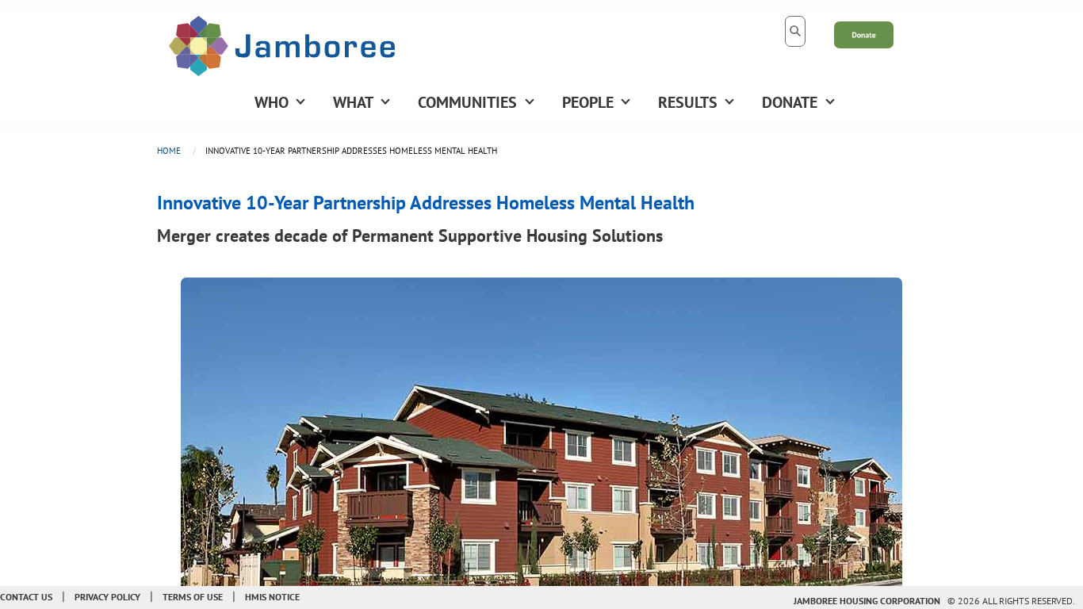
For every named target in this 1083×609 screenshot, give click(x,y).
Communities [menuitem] (467, 102)
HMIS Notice (272, 597)
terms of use (193, 597)
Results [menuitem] (688, 102)
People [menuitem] (588, 102)
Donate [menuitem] (789, 102)
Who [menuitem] (271, 102)
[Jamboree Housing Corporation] (282, 44)
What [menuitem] (353, 102)
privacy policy (107, 597)
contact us (26, 597)
